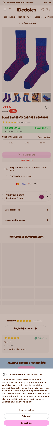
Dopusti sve (26, 423)
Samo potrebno (26, 410)
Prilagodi (26, 416)
